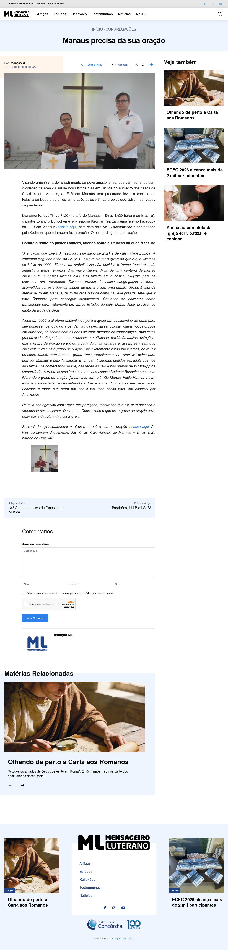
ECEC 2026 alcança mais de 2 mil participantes (195, 172)
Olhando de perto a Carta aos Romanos (68, 761)
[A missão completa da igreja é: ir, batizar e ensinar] (194, 203)
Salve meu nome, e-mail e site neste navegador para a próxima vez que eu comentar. (71, 593)
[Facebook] (204, 4)
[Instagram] (212, 4)
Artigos (9, 890)
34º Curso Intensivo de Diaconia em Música (37, 509)
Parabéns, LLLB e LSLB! (131, 507)
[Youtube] (220, 4)
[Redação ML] (37, 643)
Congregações (121, 29)
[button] (218, 14)
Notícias (174, 890)
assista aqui (67, 226)
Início (97, 29)
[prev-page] (10, 785)
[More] (151, 64)
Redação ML (18, 63)
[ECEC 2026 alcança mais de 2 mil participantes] (194, 146)
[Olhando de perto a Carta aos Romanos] (74, 717)
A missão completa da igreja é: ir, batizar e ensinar (189, 232)
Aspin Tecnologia (123, 938)
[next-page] (22, 785)
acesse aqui (139, 426)
